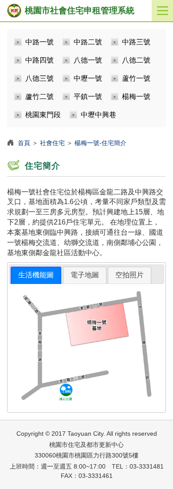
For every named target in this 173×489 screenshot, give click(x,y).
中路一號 (39, 42)
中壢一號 (88, 78)
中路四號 (39, 60)
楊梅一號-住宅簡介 (100, 142)
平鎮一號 (88, 96)
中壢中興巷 (98, 114)
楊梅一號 (136, 96)
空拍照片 (129, 275)
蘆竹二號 (39, 96)
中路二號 (88, 42)
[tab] (36, 275)
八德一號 (88, 60)
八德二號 (136, 60)
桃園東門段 (43, 114)
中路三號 (136, 42)
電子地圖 (85, 275)
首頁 (24, 142)
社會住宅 (52, 142)
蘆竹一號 (136, 78)
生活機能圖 (36, 275)
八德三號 (39, 78)
